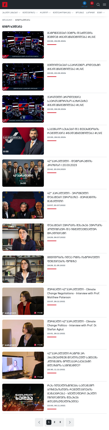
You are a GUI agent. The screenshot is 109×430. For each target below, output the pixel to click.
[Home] (4, 4)
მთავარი (7, 20)
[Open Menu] (104, 4)
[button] (11, 12)
